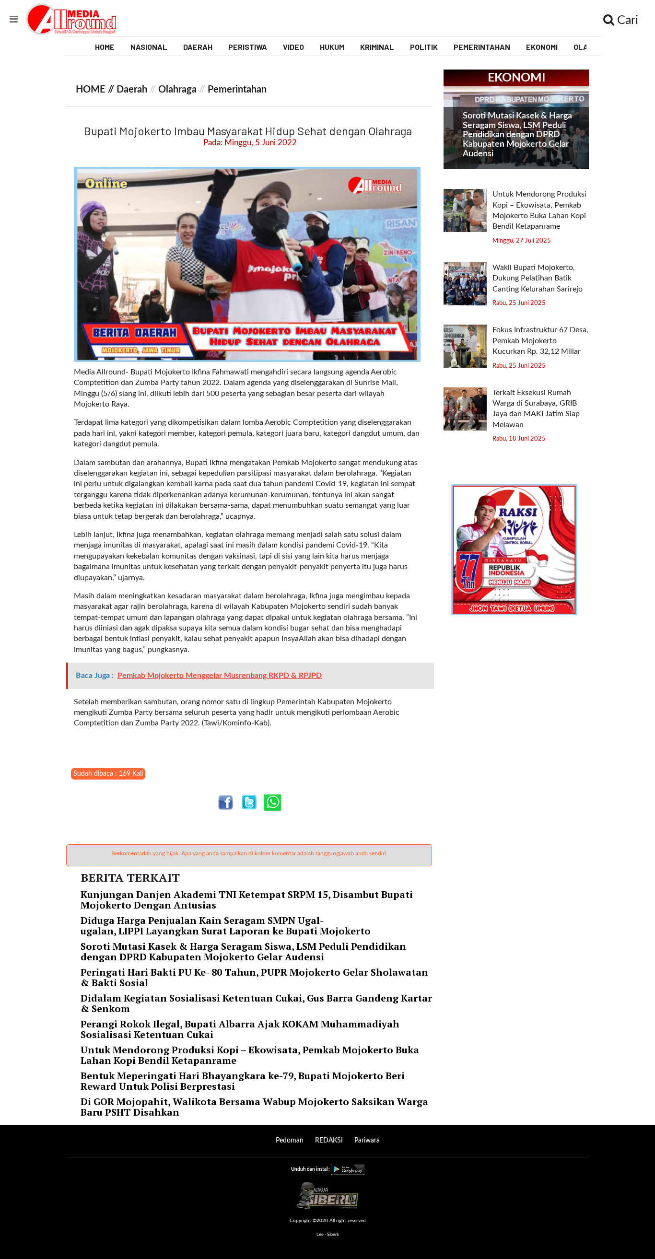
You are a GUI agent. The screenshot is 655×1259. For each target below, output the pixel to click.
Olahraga (177, 89)
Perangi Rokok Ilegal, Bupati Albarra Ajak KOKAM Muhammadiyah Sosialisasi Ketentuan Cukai (240, 1029)
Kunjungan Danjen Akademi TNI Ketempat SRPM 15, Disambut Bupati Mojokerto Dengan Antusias (247, 899)
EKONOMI (542, 46)
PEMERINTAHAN (482, 46)
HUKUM (332, 46)
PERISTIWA (247, 46)
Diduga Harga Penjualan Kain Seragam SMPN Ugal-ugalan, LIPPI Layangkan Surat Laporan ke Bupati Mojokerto (227, 925)
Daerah (132, 89)
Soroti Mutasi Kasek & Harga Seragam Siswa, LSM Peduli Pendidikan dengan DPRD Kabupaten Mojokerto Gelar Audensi (243, 951)
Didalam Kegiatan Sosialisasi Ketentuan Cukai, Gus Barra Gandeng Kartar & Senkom (256, 1003)
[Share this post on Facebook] (225, 802)
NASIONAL (148, 46)
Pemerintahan (237, 89)
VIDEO (293, 46)
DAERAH (197, 46)
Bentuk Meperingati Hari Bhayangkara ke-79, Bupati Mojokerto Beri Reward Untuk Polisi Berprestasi (243, 1081)
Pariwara (367, 1140)
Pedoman (290, 1140)
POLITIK (424, 46)
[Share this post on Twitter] (249, 802)
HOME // (96, 89)
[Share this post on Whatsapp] (272, 802)
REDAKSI (329, 1140)
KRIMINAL (377, 46)
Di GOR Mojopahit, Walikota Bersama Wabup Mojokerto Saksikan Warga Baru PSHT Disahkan (254, 1107)
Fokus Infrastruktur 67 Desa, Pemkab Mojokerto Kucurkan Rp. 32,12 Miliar (540, 340)
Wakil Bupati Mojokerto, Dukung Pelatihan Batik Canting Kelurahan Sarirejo (538, 278)
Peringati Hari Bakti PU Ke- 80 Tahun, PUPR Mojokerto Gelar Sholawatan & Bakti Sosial (254, 977)
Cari (626, 20)
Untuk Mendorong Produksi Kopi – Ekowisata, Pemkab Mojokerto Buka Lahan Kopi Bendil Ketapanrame (250, 1055)
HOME (105, 46)
